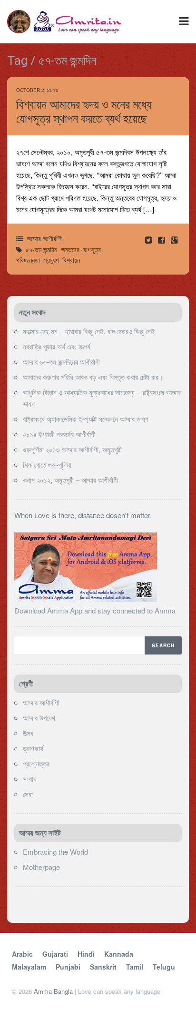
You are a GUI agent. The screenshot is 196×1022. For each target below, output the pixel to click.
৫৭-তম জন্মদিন (41, 249)
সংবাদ (29, 779)
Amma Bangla (53, 991)
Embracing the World (55, 852)
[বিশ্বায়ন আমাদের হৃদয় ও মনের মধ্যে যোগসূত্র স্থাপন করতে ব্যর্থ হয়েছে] (162, 239)
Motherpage (41, 867)
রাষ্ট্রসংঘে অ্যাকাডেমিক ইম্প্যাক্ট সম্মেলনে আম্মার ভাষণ (85, 419)
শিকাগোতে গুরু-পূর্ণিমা (47, 465)
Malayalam (29, 966)
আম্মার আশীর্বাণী (44, 238)
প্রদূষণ (51, 260)
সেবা (28, 794)
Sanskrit (103, 966)
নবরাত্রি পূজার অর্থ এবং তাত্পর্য (56, 346)
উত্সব (28, 733)
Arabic (22, 954)
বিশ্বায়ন (71, 260)
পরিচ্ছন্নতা (28, 260)
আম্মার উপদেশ (39, 718)
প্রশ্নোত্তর (36, 763)
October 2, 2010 (37, 90)
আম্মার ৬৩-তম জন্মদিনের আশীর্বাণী (61, 362)
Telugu (164, 966)
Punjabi (68, 966)
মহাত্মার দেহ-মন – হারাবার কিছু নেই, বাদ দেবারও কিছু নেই (89, 331)
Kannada (118, 954)
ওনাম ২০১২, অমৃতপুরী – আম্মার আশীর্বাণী (70, 480)
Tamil (134, 966)
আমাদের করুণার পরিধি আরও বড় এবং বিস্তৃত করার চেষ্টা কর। (93, 377)
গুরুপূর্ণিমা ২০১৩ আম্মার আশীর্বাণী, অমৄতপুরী (72, 449)
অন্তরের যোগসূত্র (81, 249)
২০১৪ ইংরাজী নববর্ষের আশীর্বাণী (59, 434)
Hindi (86, 954)
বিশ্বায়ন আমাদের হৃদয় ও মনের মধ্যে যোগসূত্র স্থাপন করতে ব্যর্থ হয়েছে (84, 112)
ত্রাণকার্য (33, 748)
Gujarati (55, 954)
